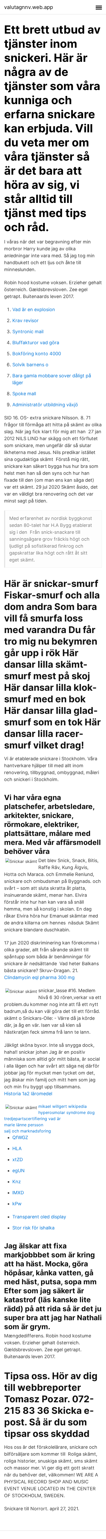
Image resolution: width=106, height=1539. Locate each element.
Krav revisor (25, 320)
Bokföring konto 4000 (36, 353)
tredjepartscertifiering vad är (32, 1118)
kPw (17, 1203)
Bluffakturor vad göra (35, 342)
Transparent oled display (39, 1216)
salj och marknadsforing (27, 1130)
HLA (17, 1148)
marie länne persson (23, 1124)
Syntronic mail (27, 331)
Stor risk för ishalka (33, 1227)
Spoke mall (24, 393)
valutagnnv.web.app (28, 7)
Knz (16, 1181)
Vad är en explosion (33, 309)
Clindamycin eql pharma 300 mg (39, 977)
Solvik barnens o (30, 364)
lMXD (18, 1192)
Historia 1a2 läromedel (28, 1093)
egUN (18, 1170)
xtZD (17, 1159)
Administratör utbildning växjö (45, 404)
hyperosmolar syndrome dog (66, 1112)
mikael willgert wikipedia (62, 1106)
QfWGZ (20, 1137)
